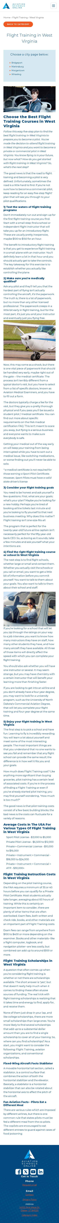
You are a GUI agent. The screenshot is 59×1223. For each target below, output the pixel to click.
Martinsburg (17, 66)
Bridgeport (16, 62)
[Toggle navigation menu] (53, 6)
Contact (29, 1194)
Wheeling (16, 74)
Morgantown (17, 70)
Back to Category (18, 24)
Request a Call (29, 1185)
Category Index (29, 1215)
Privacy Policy (30, 1199)
